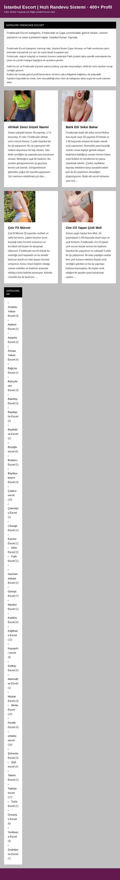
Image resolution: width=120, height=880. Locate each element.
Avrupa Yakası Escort (12, 355)
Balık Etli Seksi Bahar (82, 127)
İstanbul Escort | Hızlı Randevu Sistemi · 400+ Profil (58, 7)
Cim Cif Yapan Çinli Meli (84, 227)
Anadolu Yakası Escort (12, 311)
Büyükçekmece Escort (13, 477)
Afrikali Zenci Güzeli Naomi (28, 127)
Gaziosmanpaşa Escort (13, 578)
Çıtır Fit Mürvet (19, 227)
